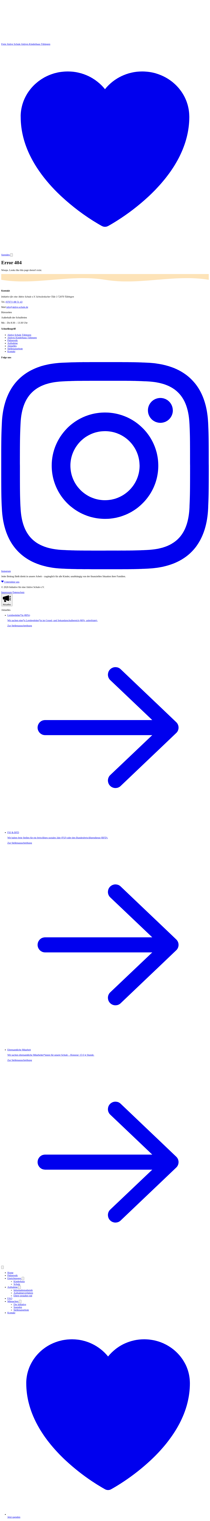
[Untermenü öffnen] (23, 1278)
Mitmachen (13, 1301)
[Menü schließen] (2, 1267)
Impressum (6, 592)
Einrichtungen (14, 1278)
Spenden (18, 1307)
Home (10, 1272)
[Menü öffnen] (11, 255)
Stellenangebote (15, 348)
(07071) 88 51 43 (14, 302)
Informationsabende (23, 1290)
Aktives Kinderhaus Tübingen (22, 337)
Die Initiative (20, 1304)
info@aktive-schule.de (17, 307)
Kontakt (11, 351)
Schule (17, 1284)
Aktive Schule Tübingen (19, 335)
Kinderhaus (19, 1281)
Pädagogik (12, 340)
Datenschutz (18, 592)
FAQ (9, 1298)
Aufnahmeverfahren (23, 1293)
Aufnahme (12, 343)
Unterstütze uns (11, 582)
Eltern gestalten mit (23, 1295)
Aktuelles (12, 346)
